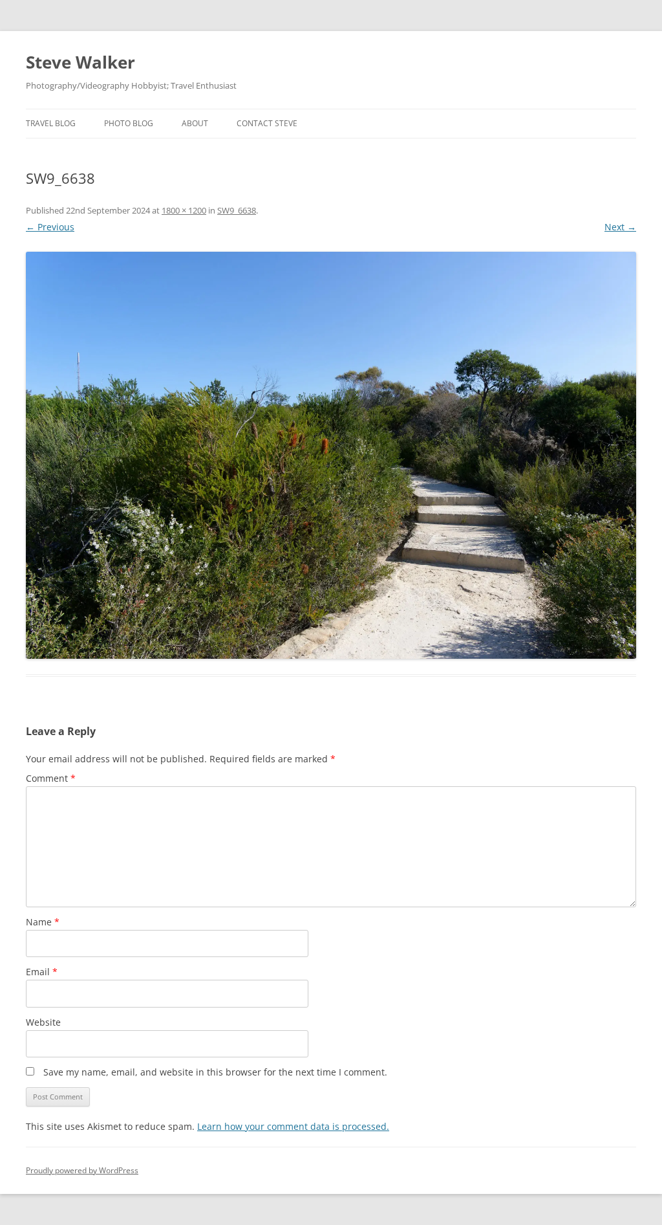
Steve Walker (80, 62)
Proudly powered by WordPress (82, 1170)
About (195, 123)
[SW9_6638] (331, 455)
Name (42, 922)
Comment (51, 778)
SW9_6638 (236, 210)
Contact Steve (267, 123)
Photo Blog (128, 123)
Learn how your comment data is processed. (293, 1126)
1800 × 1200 (184, 210)
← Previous (50, 227)
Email (42, 972)
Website (43, 1022)
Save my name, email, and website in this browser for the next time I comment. (215, 1072)
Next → (620, 227)
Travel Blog (51, 123)
